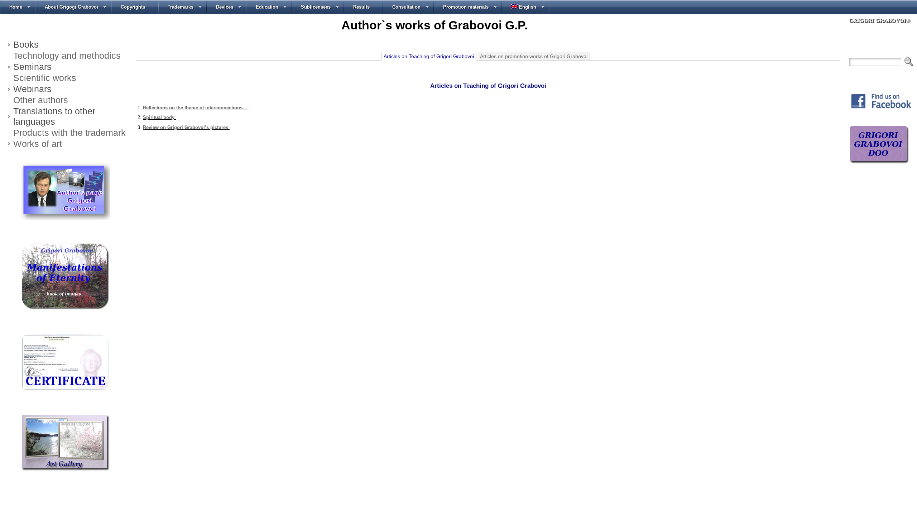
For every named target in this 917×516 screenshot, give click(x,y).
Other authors (40, 100)
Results (361, 7)
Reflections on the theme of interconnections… (195, 107)
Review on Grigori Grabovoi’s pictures (185, 127)
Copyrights (133, 7)
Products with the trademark (69, 133)
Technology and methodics (67, 56)
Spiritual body (158, 117)
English (527, 7)
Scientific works (44, 78)
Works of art (37, 144)
